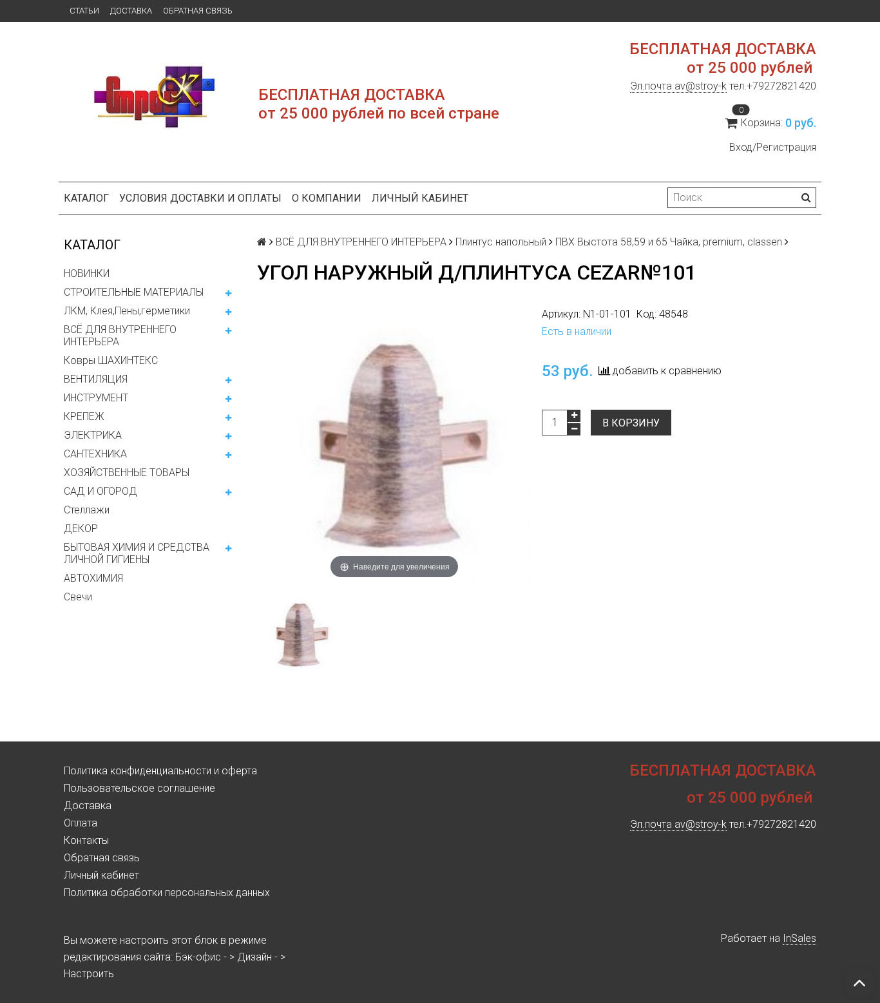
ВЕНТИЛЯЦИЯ (96, 379)
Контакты (86, 840)
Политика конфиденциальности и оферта (160, 771)
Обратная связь (198, 10)
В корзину (631, 423)
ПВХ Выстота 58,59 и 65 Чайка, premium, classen (668, 242)
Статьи (84, 10)
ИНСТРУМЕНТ (96, 398)
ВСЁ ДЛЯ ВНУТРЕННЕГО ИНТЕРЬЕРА (120, 335)
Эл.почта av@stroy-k (678, 86)
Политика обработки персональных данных (167, 892)
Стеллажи (87, 510)
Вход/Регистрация (772, 147)
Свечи (78, 597)
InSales (799, 938)
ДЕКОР (81, 528)
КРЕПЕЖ (84, 416)
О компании (326, 198)
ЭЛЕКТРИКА (93, 435)
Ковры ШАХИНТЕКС (111, 360)
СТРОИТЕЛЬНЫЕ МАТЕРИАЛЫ (134, 292)
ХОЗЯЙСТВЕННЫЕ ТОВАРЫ (126, 472)
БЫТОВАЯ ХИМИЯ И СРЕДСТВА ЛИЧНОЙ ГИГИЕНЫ (136, 553)
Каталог (86, 198)
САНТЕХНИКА (95, 454)
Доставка (131, 10)
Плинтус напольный (500, 242)
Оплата (80, 823)
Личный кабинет (420, 198)
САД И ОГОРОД (100, 491)
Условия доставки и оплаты (200, 198)
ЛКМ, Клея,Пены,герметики (127, 311)
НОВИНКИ (87, 273)
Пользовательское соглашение (139, 788)
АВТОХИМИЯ (93, 578)
